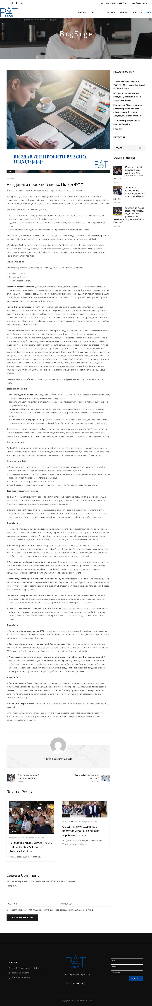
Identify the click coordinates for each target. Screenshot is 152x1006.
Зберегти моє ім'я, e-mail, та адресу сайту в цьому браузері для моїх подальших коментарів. (51, 910)
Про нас (109, 12)
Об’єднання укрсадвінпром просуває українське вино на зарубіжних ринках (80, 830)
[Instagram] (12, 3)
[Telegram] (17, 3)
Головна (80, 12)
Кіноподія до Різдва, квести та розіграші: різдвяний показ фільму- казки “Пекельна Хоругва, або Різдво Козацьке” (129, 215)
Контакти (137, 12)
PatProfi (8, 20)
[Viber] (21, 3)
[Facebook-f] (7, 3)
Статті (10, 171)
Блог (16, 20)
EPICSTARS (118, 128)
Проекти (124, 12)
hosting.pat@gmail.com (32, 838)
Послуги (95, 12)
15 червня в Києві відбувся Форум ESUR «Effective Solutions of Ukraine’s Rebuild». (30, 847)
